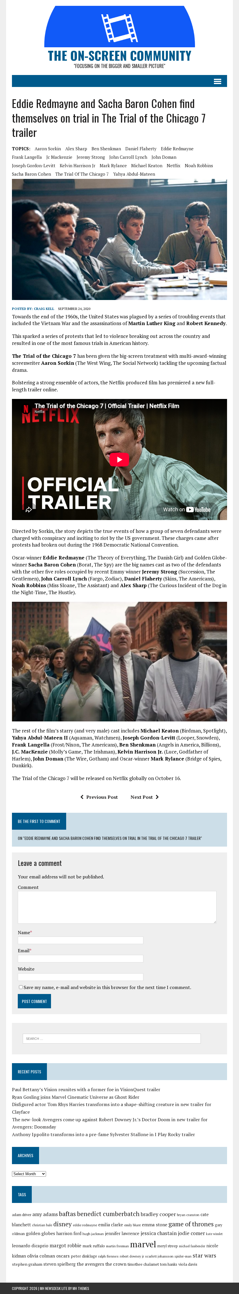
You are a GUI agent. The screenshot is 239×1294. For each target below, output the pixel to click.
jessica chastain (158, 1233)
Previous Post (102, 797)
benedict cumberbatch (108, 1214)
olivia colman (41, 1256)
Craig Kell (44, 308)
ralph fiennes (108, 1256)
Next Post (142, 797)
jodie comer (191, 1233)
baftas (67, 1214)
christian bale (42, 1225)
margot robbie (65, 1245)
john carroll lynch (128, 157)
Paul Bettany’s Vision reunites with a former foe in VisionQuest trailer (86, 1089)
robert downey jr (132, 1256)
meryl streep (167, 1246)
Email (23, 950)
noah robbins (199, 165)
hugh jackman (93, 1234)
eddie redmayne (177, 148)
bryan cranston (188, 1215)
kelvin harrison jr (77, 165)
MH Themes (81, 1288)
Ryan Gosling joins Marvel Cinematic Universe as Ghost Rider (75, 1097)
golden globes (40, 1233)
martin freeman (117, 1246)
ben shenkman (106, 148)
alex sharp (76, 148)
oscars (63, 1256)
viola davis (187, 1264)
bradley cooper (158, 1214)
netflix (173, 165)
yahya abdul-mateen (134, 174)
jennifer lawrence (122, 1233)
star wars (204, 1255)
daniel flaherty (141, 148)
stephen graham (27, 1264)
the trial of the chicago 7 (82, 174)
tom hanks (168, 1264)
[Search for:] (112, 1038)
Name (24, 932)
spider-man (183, 1256)
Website (26, 969)
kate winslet (214, 1234)
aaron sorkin (48, 148)
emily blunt (132, 1225)
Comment (28, 887)
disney (62, 1224)
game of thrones (191, 1224)
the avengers (90, 1264)
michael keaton (146, 165)
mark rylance (113, 165)
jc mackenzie (59, 157)
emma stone (154, 1224)
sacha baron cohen (31, 174)
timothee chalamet (143, 1264)
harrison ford (68, 1233)
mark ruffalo (93, 1245)
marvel (143, 1244)
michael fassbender (192, 1246)
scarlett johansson (159, 1256)
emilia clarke (110, 1224)
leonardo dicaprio (30, 1245)
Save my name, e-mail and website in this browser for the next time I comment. (107, 987)
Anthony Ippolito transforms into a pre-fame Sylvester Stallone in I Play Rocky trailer (103, 1134)
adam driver (21, 1214)
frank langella (27, 157)
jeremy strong (91, 157)
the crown (115, 1264)
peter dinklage (84, 1256)
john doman (164, 157)
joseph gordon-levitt (33, 165)
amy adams (45, 1214)
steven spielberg (59, 1264)
